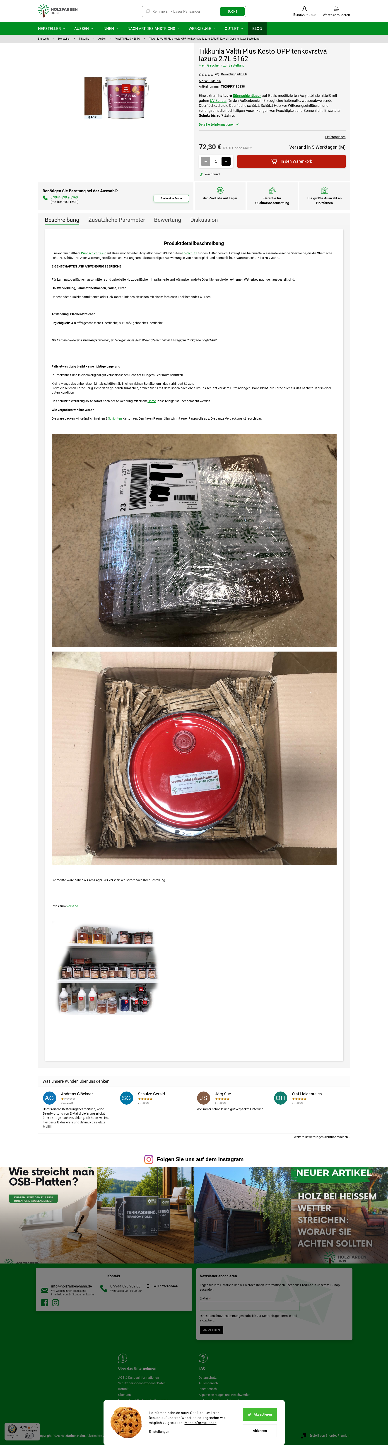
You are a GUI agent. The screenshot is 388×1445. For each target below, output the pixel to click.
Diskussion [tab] (204, 220)
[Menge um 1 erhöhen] (226, 161)
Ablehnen (260, 1431)
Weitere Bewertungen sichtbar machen (321, 1137)
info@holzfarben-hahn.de (71, 1286)
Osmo (152, 401)
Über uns (124, 1395)
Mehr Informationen (201, 1423)
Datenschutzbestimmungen (224, 1316)
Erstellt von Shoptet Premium (329, 1435)
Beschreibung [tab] (62, 220)
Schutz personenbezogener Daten (142, 1383)
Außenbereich (208, 1383)
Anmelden (211, 1330)
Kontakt (124, 1389)
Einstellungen (159, 1431)
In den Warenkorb (296, 161)
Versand (72, 906)
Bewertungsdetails (234, 74)
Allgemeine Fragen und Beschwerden (224, 1395)
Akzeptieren (263, 1414)
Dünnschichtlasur (247, 95)
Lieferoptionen (335, 137)
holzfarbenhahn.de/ (55, 1302)
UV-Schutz (218, 100)
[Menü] (37, 1425)
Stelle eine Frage (171, 198)
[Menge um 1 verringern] (205, 161)
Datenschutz (208, 1377)
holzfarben (44, 1302)
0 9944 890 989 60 (125, 1286)
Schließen (230, 174)
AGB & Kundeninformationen (138, 1377)
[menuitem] (52, 28)
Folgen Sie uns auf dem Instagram (200, 1159)
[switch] (29, 1435)
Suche (232, 11)
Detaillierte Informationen (216, 124)
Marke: (210, 81)
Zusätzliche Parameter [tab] (116, 220)
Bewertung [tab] (167, 220)
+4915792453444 (165, 1286)
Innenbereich (208, 1389)
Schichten (115, 418)
